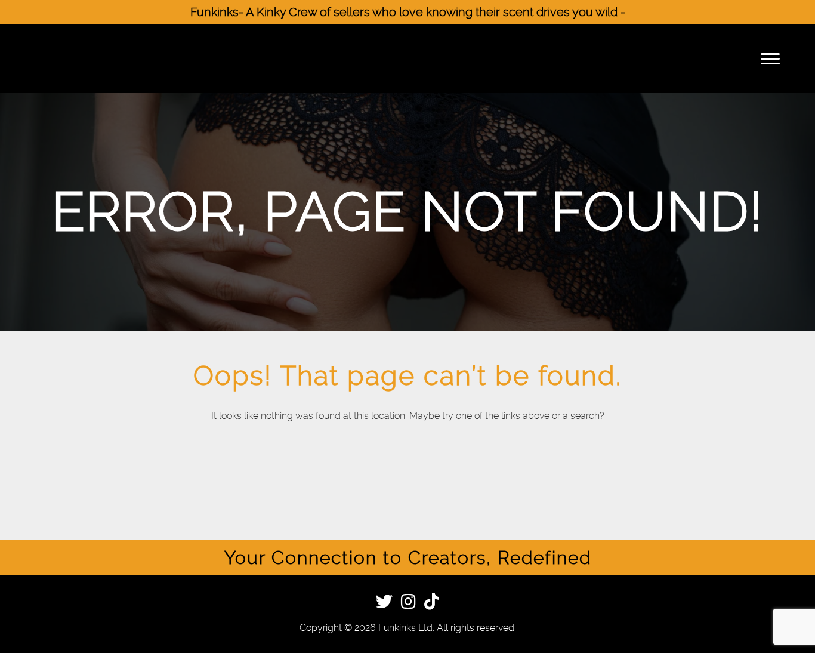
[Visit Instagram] (408, 603)
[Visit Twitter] (384, 603)
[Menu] (770, 58)
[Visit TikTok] (431, 603)
